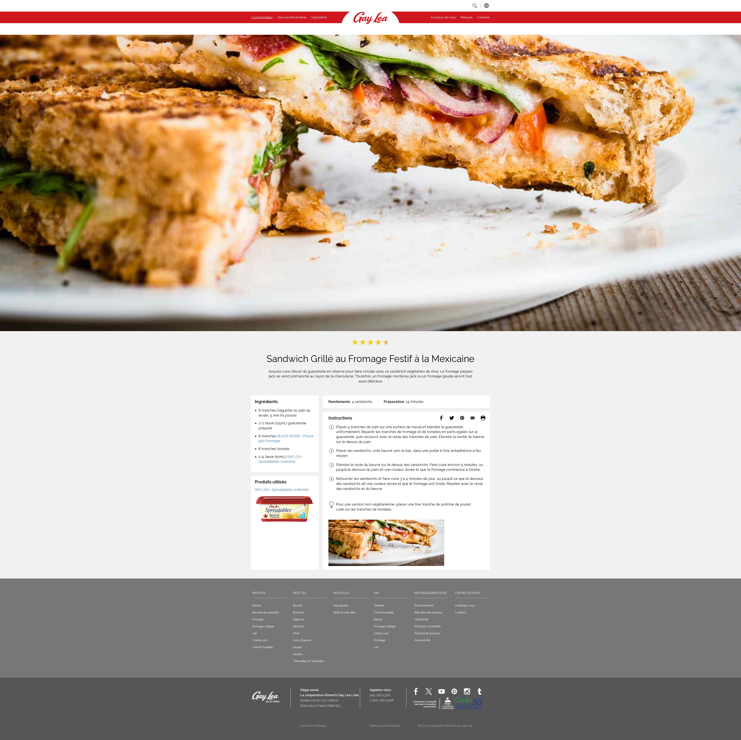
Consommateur (262, 17)
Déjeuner (298, 619)
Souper (297, 647)
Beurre (256, 605)
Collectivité (421, 619)
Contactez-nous (467, 593)
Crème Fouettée (262, 647)
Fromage (258, 619)
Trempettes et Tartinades (308, 661)
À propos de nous (443, 17)
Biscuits (297, 605)
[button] (474, 5)
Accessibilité (422, 640)
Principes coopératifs (427, 626)
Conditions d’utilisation (313, 725)
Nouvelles (341, 593)
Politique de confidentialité (385, 725)
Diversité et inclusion (427, 633)
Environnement (423, 605)
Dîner (296, 633)
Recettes (299, 593)
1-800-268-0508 (382, 700)
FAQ (376, 593)
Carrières (483, 17)
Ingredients (319, 17)
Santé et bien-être (344, 612)
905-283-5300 (380, 695)
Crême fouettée (383, 612)
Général (379, 605)
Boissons (298, 612)
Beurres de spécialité (265, 612)
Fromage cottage (263, 626)
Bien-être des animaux (428, 612)
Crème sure (259, 640)
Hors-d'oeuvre (302, 640)
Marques (466, 17)
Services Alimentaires (292, 17)
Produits (259, 593)
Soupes (297, 654)
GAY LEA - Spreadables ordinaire (282, 490)
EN (486, 6)
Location (460, 612)
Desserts (298, 626)
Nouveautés (340, 605)
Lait (254, 633)
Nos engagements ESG (430, 593)
